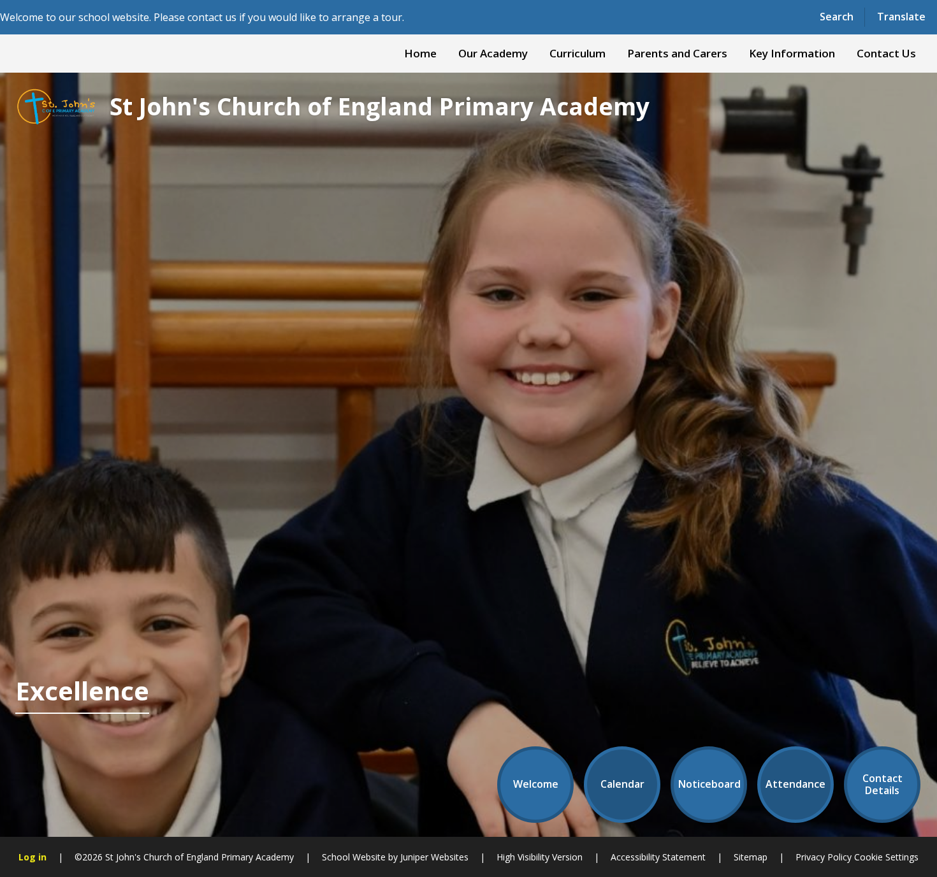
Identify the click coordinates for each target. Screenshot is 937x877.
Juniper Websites (434, 857)
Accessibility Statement (658, 857)
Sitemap (750, 857)
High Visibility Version (540, 857)
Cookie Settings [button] (886, 857)
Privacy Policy (823, 857)
